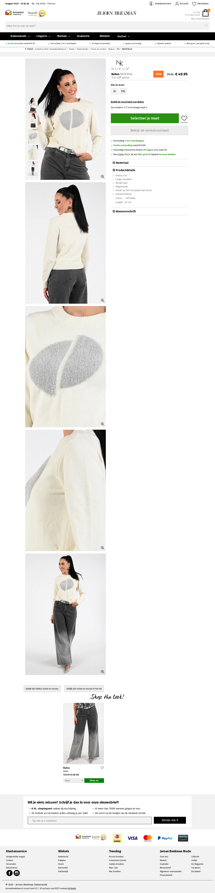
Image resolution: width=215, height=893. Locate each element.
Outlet (121, 36)
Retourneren (11, 868)
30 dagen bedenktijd (101, 43)
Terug (29, 49)
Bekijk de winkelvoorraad (150, 130)
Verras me (169, 820)
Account (184, 3)
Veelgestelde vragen (15, 856)
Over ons (164, 856)
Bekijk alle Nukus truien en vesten (42, 688)
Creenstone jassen (117, 860)
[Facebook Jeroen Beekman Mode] (9, 873)
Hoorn (61, 864)
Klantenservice (163, 3)
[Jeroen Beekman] (116, 13)
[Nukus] (120, 65)
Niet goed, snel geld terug (198, 43)
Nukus (66, 767)
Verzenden (11, 864)
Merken (62, 36)
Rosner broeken (116, 856)
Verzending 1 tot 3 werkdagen (63, 43)
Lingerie (41, 36)
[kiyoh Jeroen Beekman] (99, 836)
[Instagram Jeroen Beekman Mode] (16, 873)
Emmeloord (63, 856)
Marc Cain (113, 868)
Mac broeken (115, 871)
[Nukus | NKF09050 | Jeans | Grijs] (83, 734)
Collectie (195, 856)
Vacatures (196, 868)
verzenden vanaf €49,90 (21, 43)
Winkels (105, 36)
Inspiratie (83, 36)
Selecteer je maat (145, 118)
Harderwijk (63, 871)
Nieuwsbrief (165, 868)
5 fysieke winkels (164, 43)
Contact (9, 860)
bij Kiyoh (72, 888)
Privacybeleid (166, 875)
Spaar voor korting (133, 43)
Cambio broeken (116, 864)
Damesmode (18, 36)
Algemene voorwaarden (171, 871)
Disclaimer (196, 871)
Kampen (62, 860)
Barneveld (63, 868)
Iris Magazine (197, 864)
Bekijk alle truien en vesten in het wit (84, 688)
